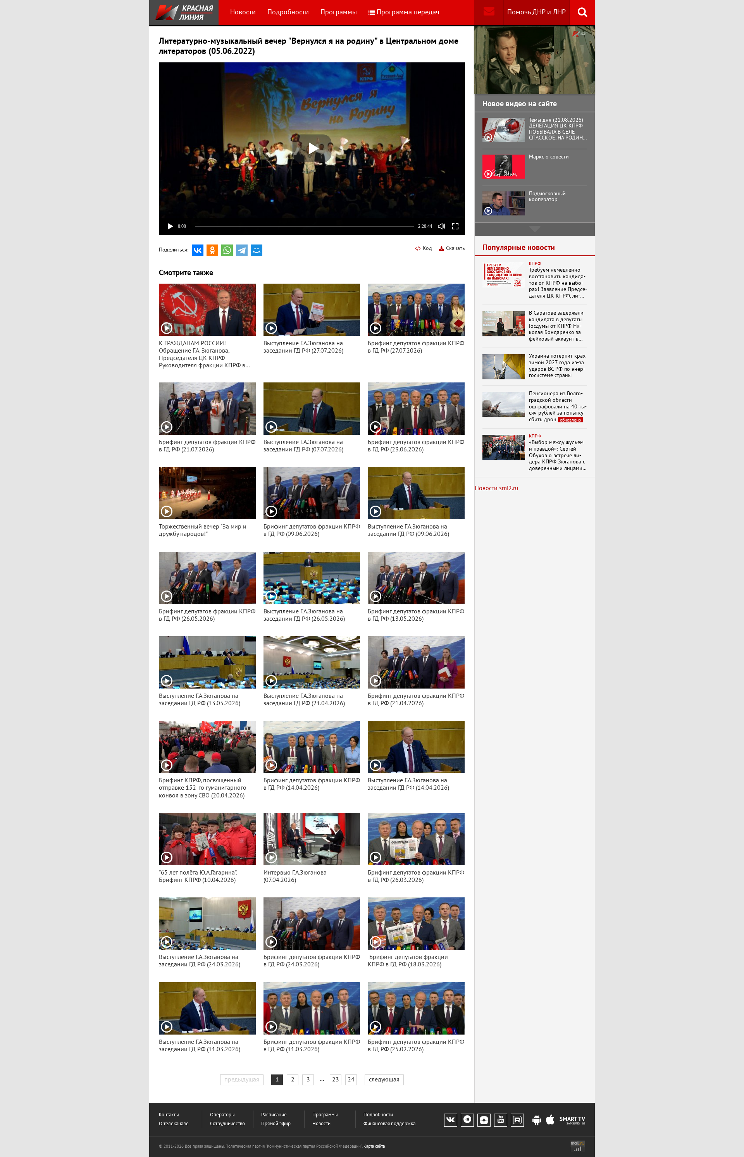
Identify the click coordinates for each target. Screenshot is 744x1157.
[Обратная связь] (488, 12)
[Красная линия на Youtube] (500, 1120)
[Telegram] (242, 250)
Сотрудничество (227, 1123)
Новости (243, 12)
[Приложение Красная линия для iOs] (550, 1120)
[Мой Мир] (256, 250)
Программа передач (408, 12)
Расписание (274, 1114)
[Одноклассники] (212, 250)
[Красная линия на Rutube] (517, 1120)
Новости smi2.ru (496, 488)
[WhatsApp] (227, 250)
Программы (338, 12)
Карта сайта (374, 1146)
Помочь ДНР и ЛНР (536, 12)
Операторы (222, 1114)
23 (335, 1079)
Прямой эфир (276, 1123)
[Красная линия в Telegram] (467, 1120)
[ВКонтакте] (197, 250)
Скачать (455, 248)
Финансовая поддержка (389, 1123)
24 (351, 1079)
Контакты (169, 1114)
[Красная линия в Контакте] (450, 1120)
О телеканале (174, 1123)
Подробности (288, 12)
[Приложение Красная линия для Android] (536, 1120)
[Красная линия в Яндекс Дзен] (484, 1120)
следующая (384, 1079)
